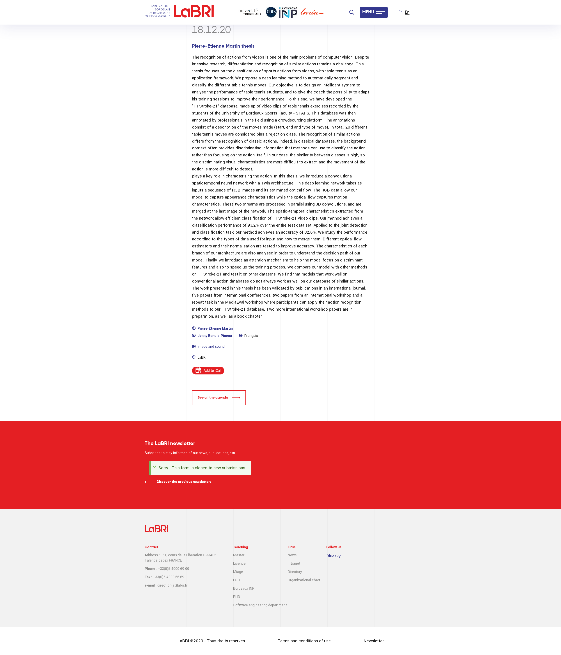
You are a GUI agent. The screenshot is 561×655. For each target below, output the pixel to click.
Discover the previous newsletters (184, 482)
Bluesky (333, 555)
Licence (239, 563)
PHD (236, 597)
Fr (400, 12)
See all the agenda (213, 397)
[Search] (351, 12)
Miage (238, 572)
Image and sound (211, 346)
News (292, 555)
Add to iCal (212, 371)
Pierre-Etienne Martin (215, 328)
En (407, 12)
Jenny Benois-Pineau (214, 336)
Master (238, 555)
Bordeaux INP (243, 588)
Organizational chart (304, 580)
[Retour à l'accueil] (157, 12)
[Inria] (312, 12)
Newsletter (374, 640)
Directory (295, 572)
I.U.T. (237, 580)
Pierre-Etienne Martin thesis (223, 46)
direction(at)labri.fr (172, 585)
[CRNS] (271, 12)
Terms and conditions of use (304, 640)
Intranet (294, 563)
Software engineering (250, 605)
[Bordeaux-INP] (288, 12)
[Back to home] (194, 12)
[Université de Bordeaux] (250, 12)
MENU (368, 12)
